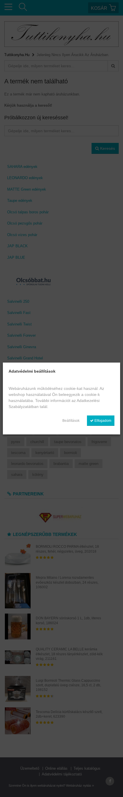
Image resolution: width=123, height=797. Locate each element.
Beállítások (71, 421)
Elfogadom (102, 421)
